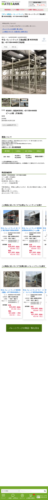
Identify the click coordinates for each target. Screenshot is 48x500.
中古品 (5, 47)
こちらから (40, 9)
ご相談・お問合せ (13, 498)
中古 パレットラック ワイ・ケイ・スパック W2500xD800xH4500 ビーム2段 (33, 291)
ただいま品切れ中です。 (10, 125)
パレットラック (18, 14)
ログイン (22, 498)
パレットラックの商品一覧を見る (24, 328)
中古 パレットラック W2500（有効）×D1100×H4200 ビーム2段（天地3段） (11, 291)
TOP (3, 14)
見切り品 (14, 47)
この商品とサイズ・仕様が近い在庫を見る (15, 31)
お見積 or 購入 (30, 496)
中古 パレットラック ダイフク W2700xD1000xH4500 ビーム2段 (10, 229)
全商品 (9, 14)
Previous (4, 73)
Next (43, 73)
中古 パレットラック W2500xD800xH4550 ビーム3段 (32, 229)
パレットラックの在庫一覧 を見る (12, 29)
